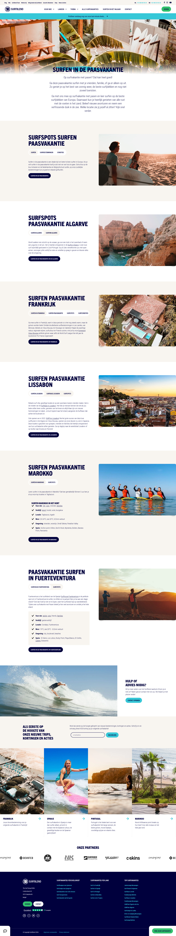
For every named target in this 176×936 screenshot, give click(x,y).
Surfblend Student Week (131, 917)
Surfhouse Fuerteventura (40, 587)
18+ (44, 506)
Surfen (33, 152)
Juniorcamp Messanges (131, 885)
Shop (56, 3)
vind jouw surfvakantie (162, 931)
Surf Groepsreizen (62, 895)
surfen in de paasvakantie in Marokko (44, 539)
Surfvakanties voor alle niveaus (66, 892)
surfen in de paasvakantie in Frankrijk (44, 342)
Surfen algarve (36, 233)
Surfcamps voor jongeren (64, 888)
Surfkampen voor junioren (64, 885)
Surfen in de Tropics (96, 898)
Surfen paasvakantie (56, 313)
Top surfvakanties (131, 880)
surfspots (56, 587)
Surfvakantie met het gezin (64, 898)
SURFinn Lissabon (52, 418)
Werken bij (24, 3)
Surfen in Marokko (37, 482)
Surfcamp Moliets (129, 920)
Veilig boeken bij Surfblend (35, 3)
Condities (60, 152)
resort (44, 510)
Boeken (166, 9)
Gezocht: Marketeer (48, 3)
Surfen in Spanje (95, 888)
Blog (5, 3)
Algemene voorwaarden (50, 932)
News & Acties (62, 3)
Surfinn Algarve (73, 245)
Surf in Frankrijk (95, 885)
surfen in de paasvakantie (39, 176)
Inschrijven (112, 735)
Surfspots (70, 313)
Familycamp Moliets (130, 895)
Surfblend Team (16, 3)
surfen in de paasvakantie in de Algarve (44, 259)
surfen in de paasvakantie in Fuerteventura (46, 650)
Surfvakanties (11, 22)
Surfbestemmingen (46, 152)
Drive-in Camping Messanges (132, 914)
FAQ (9, 3)
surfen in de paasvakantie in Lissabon (44, 435)
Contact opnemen (134, 700)
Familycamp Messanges (131, 901)
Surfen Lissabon (36, 394)
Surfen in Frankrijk (38, 313)
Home (4, 22)
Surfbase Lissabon (53, 394)
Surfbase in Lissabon (48, 405)
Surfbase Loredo (129, 892)
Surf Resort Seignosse (130, 888)
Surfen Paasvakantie (22, 22)
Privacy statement (64, 932)
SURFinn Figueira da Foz (131, 904)
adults (45, 616)
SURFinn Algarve (51, 233)
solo (47, 506)
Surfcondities (83, 313)
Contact (38, 904)
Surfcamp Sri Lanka (130, 911)
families (59, 506)
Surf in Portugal (95, 892)
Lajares (38, 640)
